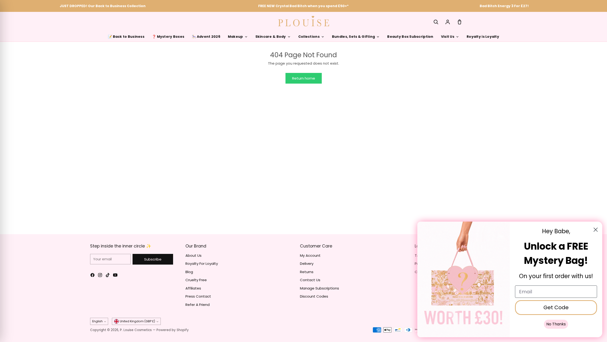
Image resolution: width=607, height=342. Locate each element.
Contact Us (310, 279)
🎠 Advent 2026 (206, 36)
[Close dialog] (595, 229)
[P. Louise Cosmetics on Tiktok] (107, 276)
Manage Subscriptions (319, 288)
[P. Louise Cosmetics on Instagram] (100, 276)
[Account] (447, 22)
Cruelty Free (196, 279)
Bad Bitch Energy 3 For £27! (504, 6)
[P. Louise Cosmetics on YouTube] (115, 276)
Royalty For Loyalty (201, 263)
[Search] (436, 22)
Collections (309, 36)
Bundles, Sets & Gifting (353, 36)
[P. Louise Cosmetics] (303, 21)
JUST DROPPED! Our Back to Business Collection (103, 6)
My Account (310, 255)
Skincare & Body (270, 36)
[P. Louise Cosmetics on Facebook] (92, 276)
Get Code (556, 307)
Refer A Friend (197, 304)
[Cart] (459, 22)
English (97, 321)
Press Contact (198, 296)
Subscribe (152, 259)
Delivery (306, 263)
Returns (306, 271)
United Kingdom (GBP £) (137, 321)
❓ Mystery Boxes (168, 36)
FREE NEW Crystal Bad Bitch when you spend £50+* (303, 6)
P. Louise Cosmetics (136, 330)
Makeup (235, 36)
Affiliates (193, 288)
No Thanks (556, 324)
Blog (189, 271)
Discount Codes (314, 296)
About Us (193, 255)
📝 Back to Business (126, 36)
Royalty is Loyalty (483, 36)
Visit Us (447, 36)
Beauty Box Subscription (410, 36)
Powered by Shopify (172, 330)
